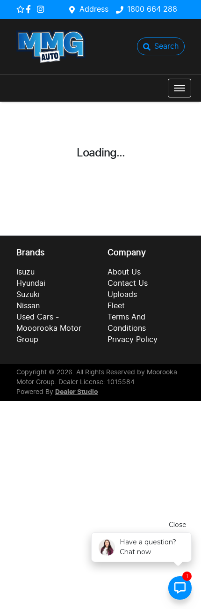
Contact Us (128, 283)
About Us (124, 272)
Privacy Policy (133, 339)
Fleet (116, 306)
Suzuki (28, 294)
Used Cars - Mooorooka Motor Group (48, 328)
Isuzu (25, 272)
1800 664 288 (152, 9)
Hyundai (30, 283)
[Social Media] (30, 9)
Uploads (122, 294)
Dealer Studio (76, 392)
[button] (179, 88)
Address (93, 9)
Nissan (28, 306)
